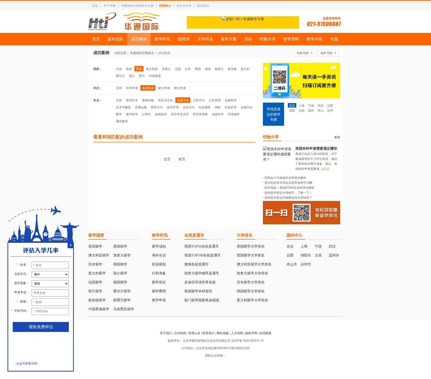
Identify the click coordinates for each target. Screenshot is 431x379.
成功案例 (139, 39)
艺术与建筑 (123, 107)
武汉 (320, 105)
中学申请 (132, 88)
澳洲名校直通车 (196, 264)
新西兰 (219, 68)
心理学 (146, 114)
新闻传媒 (148, 100)
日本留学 (95, 264)
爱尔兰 (120, 75)
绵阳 (292, 110)
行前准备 (159, 273)
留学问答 (315, 39)
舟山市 (292, 264)
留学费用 (159, 291)
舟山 (320, 110)
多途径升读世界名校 (200, 282)
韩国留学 (120, 264)
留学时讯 (162, 39)
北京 (292, 105)
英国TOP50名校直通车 (201, 246)
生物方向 (247, 107)
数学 (119, 114)
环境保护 (234, 114)
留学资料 (291, 39)
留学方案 (229, 39)
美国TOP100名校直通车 (202, 255)
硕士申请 (164, 88)
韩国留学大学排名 (251, 291)
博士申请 (180, 88)
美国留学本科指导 (198, 291)
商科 (218, 107)
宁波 (311, 105)
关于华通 (109, 5)
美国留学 (95, 246)
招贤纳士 (165, 5)
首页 (95, 5)
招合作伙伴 (184, 5)
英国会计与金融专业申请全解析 (285, 177)
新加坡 (232, 68)
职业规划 (159, 264)
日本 (188, 68)
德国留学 (120, 282)
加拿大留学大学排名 (252, 273)
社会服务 (205, 107)
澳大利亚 (152, 68)
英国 (139, 68)
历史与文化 (165, 100)
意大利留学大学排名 (252, 300)
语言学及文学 (180, 114)
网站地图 (223, 333)
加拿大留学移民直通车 (201, 273)
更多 (337, 137)
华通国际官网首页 (142, 53)
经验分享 (268, 39)
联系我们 (203, 5)
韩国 (198, 68)
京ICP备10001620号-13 (247, 340)
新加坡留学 (97, 300)
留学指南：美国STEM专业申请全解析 (289, 187)
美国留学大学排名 (251, 246)
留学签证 (159, 282)
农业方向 (189, 107)
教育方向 (157, 107)
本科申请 (148, 88)
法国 (178, 68)
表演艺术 (132, 100)
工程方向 (199, 100)
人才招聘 (237, 333)
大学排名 (205, 39)
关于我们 (166, 333)
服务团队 (115, 39)
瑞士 (132, 75)
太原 (302, 110)
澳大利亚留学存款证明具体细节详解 (288, 182)
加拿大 (166, 68)
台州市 (306, 264)
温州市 (334, 255)
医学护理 (173, 107)
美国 (129, 68)
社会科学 (231, 107)
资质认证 (194, 333)
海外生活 (159, 255)
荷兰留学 (95, 291)
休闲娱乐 (161, 114)
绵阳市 (306, 255)
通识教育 (122, 121)
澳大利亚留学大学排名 (254, 264)
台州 (330, 110)
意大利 (245, 68)
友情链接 (265, 333)
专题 (334, 39)
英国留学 (120, 246)
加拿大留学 (122, 255)
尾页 (181, 158)
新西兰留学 (122, 300)
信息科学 (231, 100)
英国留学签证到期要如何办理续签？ (288, 197)
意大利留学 (97, 273)
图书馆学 (132, 114)
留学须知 (159, 246)
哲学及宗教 (200, 114)
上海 (302, 105)
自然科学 (218, 114)
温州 (311, 110)
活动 (248, 39)
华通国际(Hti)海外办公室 (137, 5)
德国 (208, 68)
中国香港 (155, 75)
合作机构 (180, 333)
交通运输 (141, 107)
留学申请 (159, 300)
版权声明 (251, 333)
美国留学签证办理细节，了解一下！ (288, 192)
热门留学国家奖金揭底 (201, 300)
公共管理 (215, 100)
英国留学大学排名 (251, 255)
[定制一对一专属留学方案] (243, 18)
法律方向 (183, 100)
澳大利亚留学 (98, 255)
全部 (119, 68)
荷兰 (142, 75)
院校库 (184, 39)
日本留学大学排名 (251, 282)
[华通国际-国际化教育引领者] (124, 21)
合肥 (330, 105)
